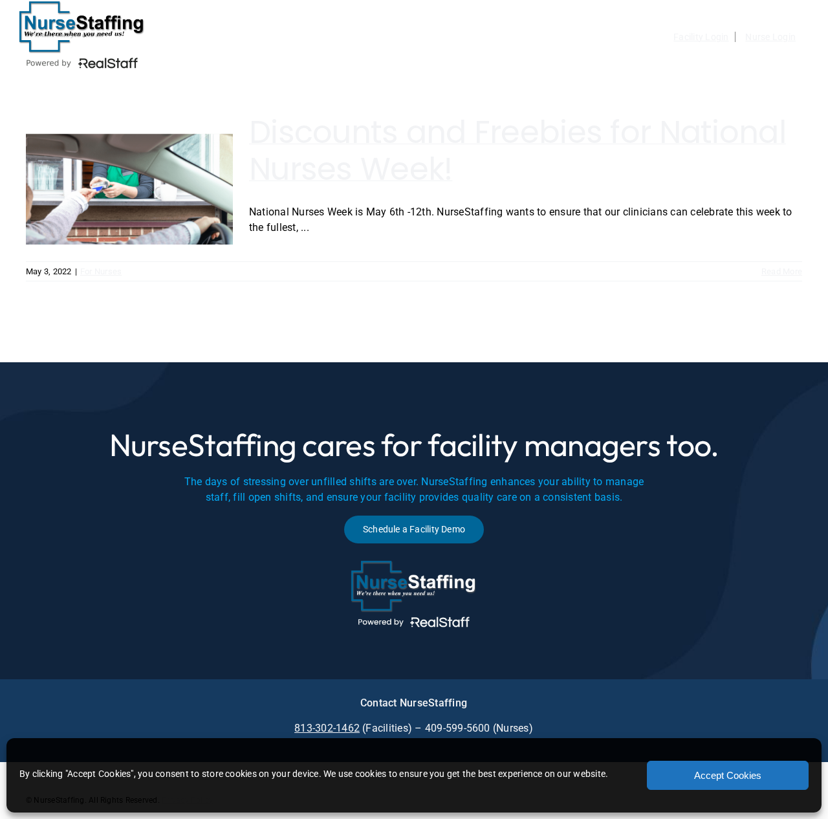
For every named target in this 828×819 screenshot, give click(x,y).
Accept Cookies (727, 775)
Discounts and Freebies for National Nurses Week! (517, 151)
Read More (781, 271)
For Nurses (101, 271)
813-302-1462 (327, 728)
